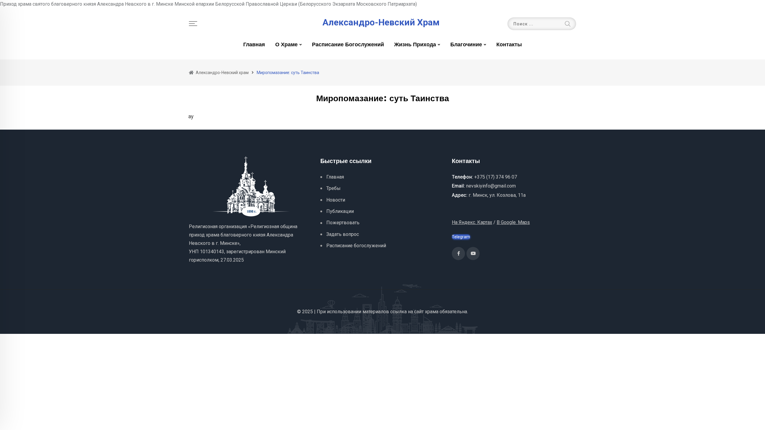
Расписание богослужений (348, 45)
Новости (335, 200)
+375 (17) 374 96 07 (495, 177)
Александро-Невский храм (381, 22)
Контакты (509, 45)
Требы (333, 188)
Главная (254, 45)
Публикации (340, 211)
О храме (286, 45)
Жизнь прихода (415, 45)
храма (431, 311)
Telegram (461, 236)
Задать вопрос (342, 234)
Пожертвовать (342, 222)
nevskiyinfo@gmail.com (491, 186)
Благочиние (466, 45)
